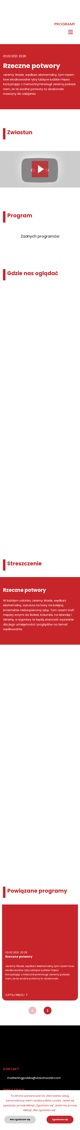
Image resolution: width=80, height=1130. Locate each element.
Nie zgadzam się (20, 1119)
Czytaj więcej (15, 995)
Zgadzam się (60, 1119)
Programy (64, 24)
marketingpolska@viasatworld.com (34, 1078)
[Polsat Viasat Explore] (6, 18)
